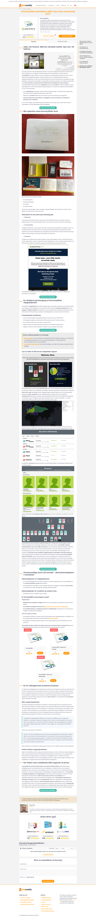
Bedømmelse (22, 877)
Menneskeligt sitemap (46, 908)
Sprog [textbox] (63, 848)
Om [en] (43, 902)
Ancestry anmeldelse (25, 897)
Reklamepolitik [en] (46, 897)
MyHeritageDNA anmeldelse (27, 899)
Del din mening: (23, 869)
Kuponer (49, 36)
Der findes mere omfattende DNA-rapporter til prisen (86, 66)
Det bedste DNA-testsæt (41, 5)
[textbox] (73, 848)
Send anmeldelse (48, 881)
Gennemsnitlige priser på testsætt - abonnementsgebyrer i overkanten (86, 57)
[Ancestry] (28, 25)
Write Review (49, 854)
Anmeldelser (51, 5)
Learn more (85, 1)
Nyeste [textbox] (57, 848)
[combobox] (57, 848)
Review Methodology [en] (47, 911)
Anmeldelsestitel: (23, 863)
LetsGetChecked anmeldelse (27, 904)
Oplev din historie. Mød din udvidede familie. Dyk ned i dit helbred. (86, 43)
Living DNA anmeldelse (26, 902)
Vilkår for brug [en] (46, 904)
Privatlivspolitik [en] (46, 899)
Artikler (57, 5)
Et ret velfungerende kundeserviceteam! (84, 62)
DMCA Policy (44, 906)
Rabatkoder (63, 5)
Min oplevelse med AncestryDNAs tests (84, 47)
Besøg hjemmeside (67, 36)
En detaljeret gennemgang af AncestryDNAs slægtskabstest (86, 52)
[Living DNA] (63, 827)
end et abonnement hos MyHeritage (56, 606)
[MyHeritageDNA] (33, 827)
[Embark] (48, 827)
